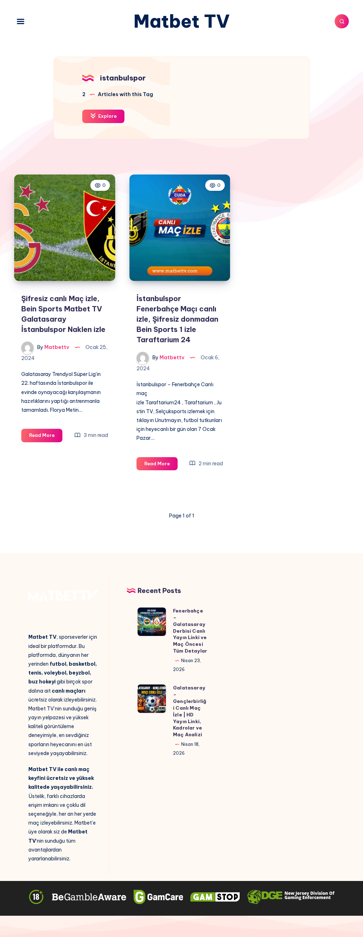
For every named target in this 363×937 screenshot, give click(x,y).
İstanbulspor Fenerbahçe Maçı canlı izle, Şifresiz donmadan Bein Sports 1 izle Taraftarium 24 (177, 319)
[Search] (342, 21)
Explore (107, 116)
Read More (45, 437)
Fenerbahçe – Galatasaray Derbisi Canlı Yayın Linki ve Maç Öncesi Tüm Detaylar (190, 631)
